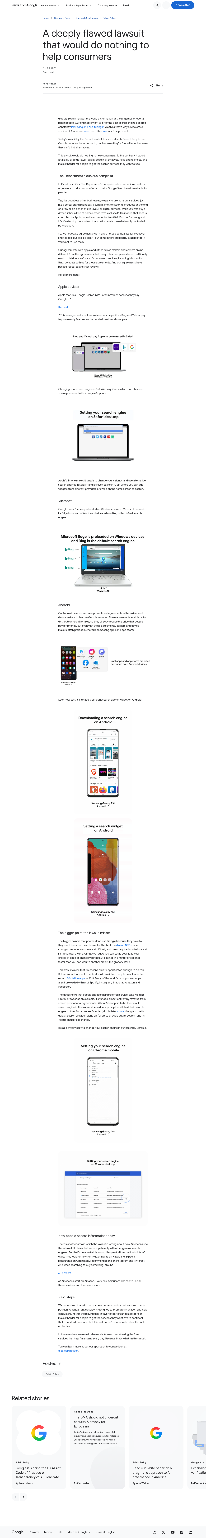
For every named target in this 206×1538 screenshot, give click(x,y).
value (87, 131)
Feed (126, 5)
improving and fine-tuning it (87, 127)
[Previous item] (15, 1497)
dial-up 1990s (124, 945)
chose (120, 1011)
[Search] (157, 5)
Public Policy (109, 18)
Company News (62, 18)
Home (46, 18)
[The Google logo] (18, 1532)
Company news (106, 5)
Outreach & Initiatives (87, 18)
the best (63, 307)
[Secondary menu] (166, 5)
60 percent (64, 1273)
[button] (182, 5)
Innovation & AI (48, 5)
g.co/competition (68, 1350)
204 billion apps (76, 978)
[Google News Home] (24, 5)
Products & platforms (77, 5)
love (105, 131)
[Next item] (23, 1497)
